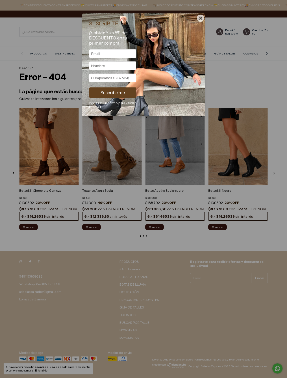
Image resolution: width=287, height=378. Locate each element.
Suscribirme (113, 92)
